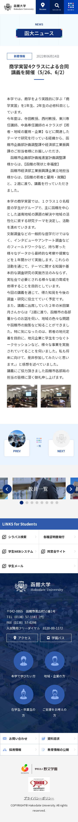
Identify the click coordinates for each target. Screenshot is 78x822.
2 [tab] (27, 502)
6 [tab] (47, 502)
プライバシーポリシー (39, 798)
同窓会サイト (56, 551)
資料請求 (53, 738)
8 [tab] (56, 502)
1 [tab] (22, 503)
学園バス (58, 637)
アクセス (24, 637)
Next (70, 489)
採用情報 (15, 749)
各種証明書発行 (54, 537)
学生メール (15, 566)
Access (42, 9)
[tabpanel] (39, 488)
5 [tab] (42, 502)
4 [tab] (37, 502)
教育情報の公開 (58, 749)
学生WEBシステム (20, 551)
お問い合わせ (18, 738)
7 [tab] (51, 502)
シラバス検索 (17, 537)
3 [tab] (32, 502)
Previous (7, 489)
